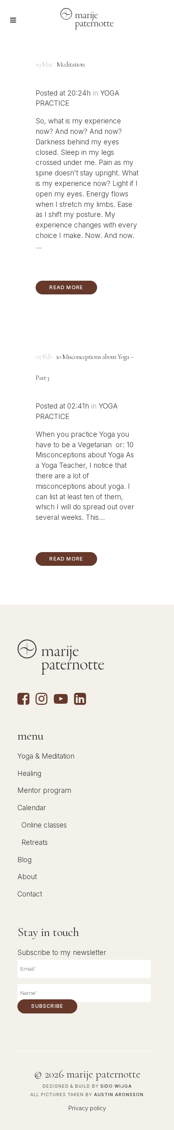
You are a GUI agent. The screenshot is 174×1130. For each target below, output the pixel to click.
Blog (24, 859)
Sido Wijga (116, 1086)
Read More (66, 287)
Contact (29, 894)
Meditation (71, 64)
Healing (29, 773)
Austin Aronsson (119, 1094)
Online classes (44, 825)
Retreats (34, 842)
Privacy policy (87, 1108)
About (27, 876)
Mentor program (44, 790)
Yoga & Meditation (45, 756)
